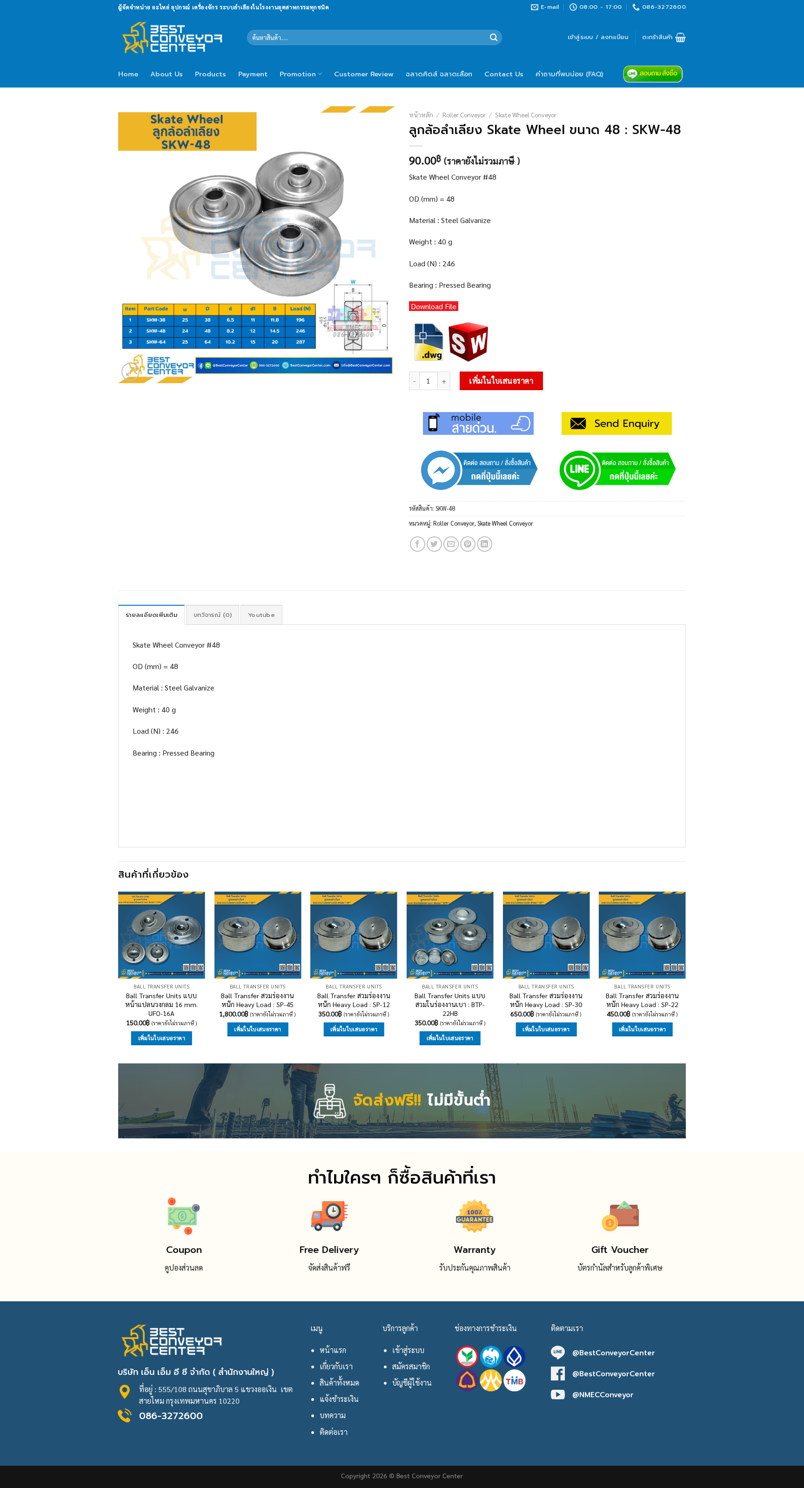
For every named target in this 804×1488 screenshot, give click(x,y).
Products (210, 74)
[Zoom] (130, 372)
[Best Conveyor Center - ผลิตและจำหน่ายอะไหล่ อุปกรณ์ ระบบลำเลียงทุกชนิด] (175, 37)
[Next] (685, 976)
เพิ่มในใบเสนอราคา (501, 381)
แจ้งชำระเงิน (339, 1399)
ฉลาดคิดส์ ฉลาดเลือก (439, 74)
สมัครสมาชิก (411, 1366)
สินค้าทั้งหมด (339, 1382)
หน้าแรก (333, 1350)
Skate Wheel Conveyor (525, 114)
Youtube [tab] (261, 614)
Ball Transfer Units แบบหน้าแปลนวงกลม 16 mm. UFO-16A (161, 1004)
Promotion (298, 74)
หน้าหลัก (421, 114)
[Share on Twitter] (434, 544)
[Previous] (119, 976)
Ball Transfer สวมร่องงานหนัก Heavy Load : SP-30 (546, 999)
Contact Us (503, 74)
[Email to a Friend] (451, 544)
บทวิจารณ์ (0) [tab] (213, 614)
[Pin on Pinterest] (468, 544)
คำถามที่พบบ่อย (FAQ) (569, 74)
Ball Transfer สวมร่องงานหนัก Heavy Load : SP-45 (257, 999)
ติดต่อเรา (334, 1432)
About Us (166, 74)
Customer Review (364, 74)
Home (128, 74)
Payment (253, 74)
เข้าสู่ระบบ (408, 1350)
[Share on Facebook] (417, 544)
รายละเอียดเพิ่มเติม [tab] (151, 614)
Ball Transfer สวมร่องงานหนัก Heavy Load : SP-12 (353, 999)
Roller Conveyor (464, 114)
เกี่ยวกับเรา (336, 1366)
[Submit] (494, 38)
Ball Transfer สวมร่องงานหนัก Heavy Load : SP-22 (642, 999)
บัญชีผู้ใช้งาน (412, 1382)
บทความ (333, 1415)
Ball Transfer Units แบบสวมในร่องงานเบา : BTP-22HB (450, 1004)
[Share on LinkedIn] (484, 544)
